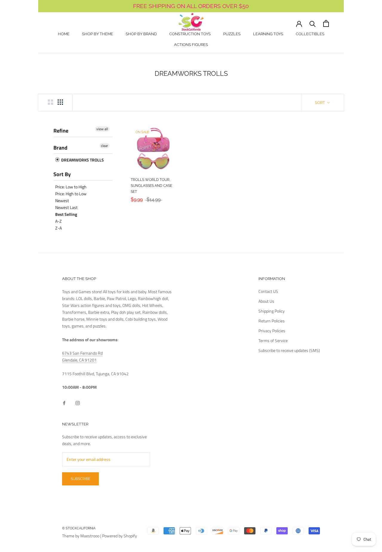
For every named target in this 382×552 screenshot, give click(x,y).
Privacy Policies (271, 330)
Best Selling (66, 214)
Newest (62, 200)
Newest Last (66, 207)
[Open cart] (326, 23)
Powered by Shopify (119, 536)
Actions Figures (191, 44)
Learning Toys (268, 34)
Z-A (58, 228)
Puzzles (232, 34)
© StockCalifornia (79, 528)
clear (104, 145)
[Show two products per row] (50, 102)
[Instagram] (78, 402)
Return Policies (271, 321)
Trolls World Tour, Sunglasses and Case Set (151, 186)
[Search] (312, 23)
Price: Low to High (71, 187)
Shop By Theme (97, 34)
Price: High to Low (71, 193)
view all (102, 129)
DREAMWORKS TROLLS (82, 160)
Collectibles (310, 34)
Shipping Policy (271, 311)
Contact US (268, 291)
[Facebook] (64, 402)
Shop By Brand (141, 34)
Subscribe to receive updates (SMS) (289, 350)
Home (64, 34)
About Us (266, 301)
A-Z (58, 221)
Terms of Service (273, 340)
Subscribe (80, 479)
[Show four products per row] (60, 102)
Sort (320, 102)
